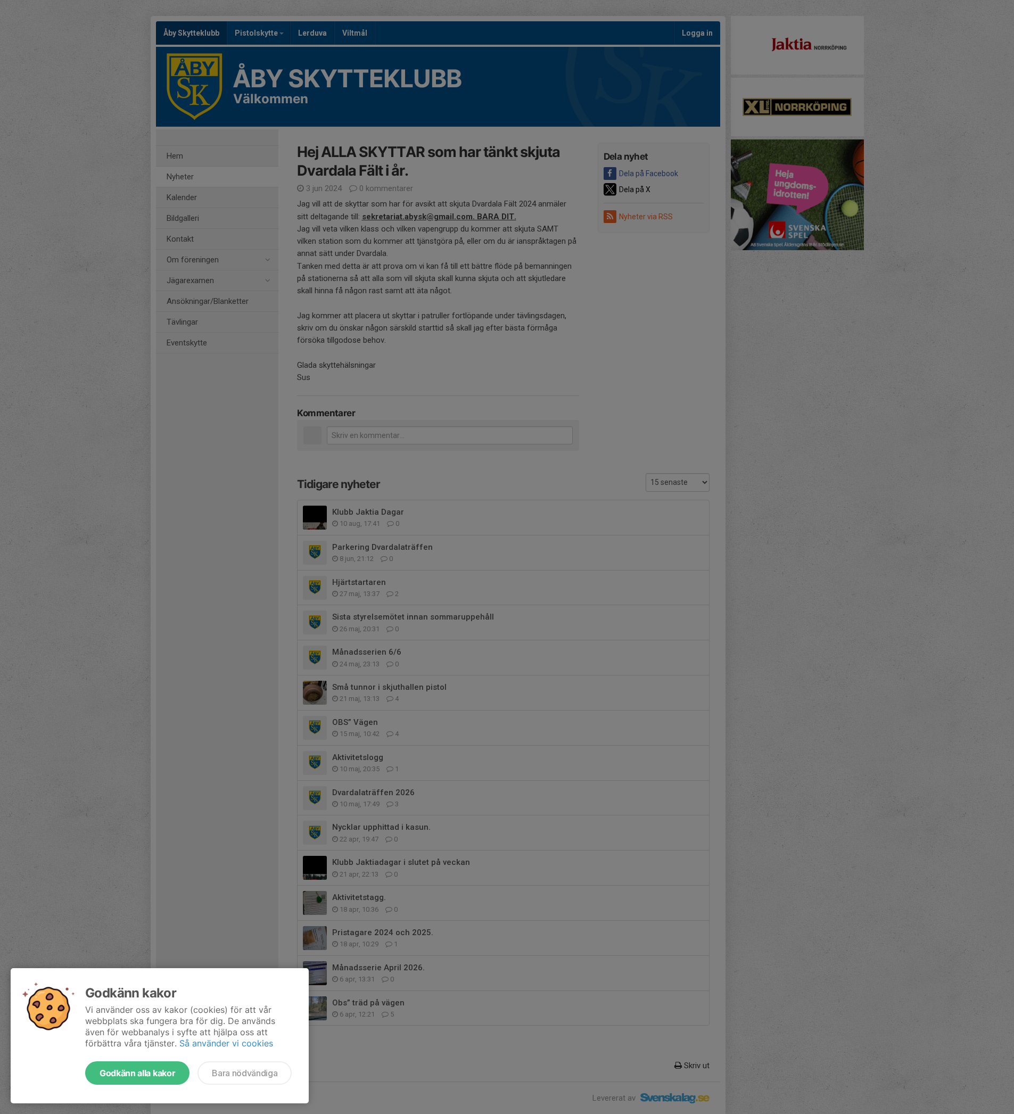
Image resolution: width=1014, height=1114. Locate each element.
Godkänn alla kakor (137, 1073)
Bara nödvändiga (244, 1073)
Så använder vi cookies (226, 1043)
